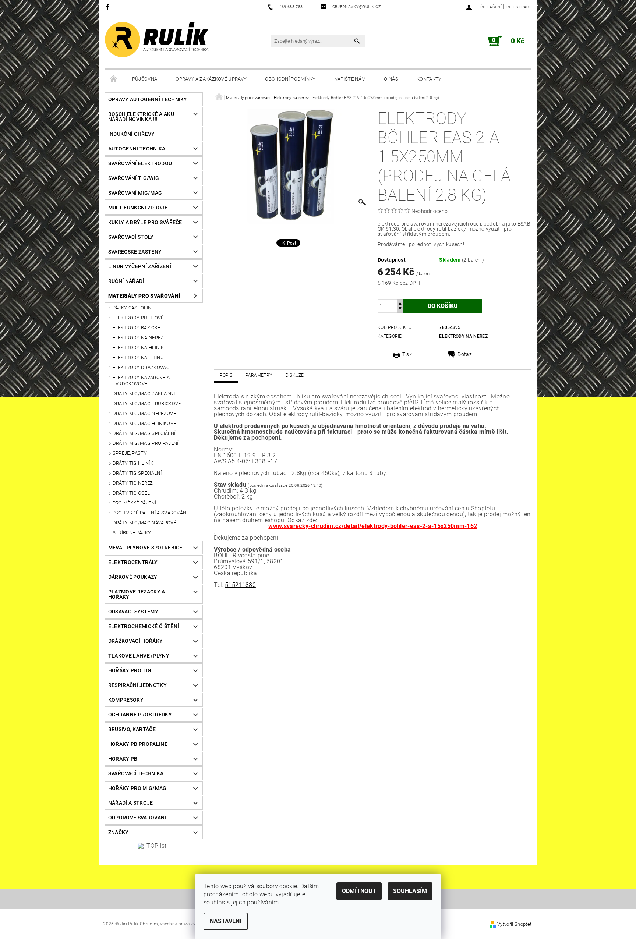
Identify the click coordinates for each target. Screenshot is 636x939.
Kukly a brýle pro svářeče (145, 222)
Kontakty (429, 79)
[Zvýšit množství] (400, 302)
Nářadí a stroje (130, 803)
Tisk (407, 354)
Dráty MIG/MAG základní (144, 393)
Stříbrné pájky (132, 532)
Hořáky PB (123, 759)
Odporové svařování (137, 818)
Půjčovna (145, 79)
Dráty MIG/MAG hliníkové (144, 423)
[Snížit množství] (400, 309)
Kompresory (126, 700)
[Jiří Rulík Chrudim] (157, 39)
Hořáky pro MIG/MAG (137, 788)
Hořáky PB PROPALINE (137, 744)
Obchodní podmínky (290, 79)
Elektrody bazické (136, 327)
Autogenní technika (137, 149)
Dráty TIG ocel (131, 493)
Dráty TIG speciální (137, 473)
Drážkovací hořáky (135, 641)
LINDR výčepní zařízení (139, 266)
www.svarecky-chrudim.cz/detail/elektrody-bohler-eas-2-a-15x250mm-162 (372, 525)
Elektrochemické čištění (143, 626)
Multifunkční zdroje (137, 207)
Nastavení (225, 921)
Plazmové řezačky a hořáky (136, 594)
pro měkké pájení (134, 503)
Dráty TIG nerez (133, 483)
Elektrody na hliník (138, 347)
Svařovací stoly (131, 237)
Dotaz (464, 354)
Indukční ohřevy (131, 134)
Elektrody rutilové (138, 317)
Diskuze (295, 375)
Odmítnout (359, 890)
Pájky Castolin (132, 308)
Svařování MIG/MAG (135, 193)
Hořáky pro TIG (129, 670)
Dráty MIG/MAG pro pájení (146, 443)
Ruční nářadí (126, 281)
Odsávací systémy (133, 611)
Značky (118, 832)
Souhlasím (410, 890)
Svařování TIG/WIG (133, 178)
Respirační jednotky (137, 685)
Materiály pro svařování (144, 296)
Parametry (258, 375)
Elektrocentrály (133, 562)
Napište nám (350, 79)
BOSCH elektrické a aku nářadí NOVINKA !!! (141, 116)
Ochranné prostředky (140, 714)
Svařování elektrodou (140, 163)
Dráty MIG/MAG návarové (144, 522)
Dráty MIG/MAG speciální (144, 433)
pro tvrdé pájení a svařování (150, 512)
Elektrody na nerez (138, 337)
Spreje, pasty (130, 453)
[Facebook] (108, 7)
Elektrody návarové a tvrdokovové (141, 380)
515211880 (240, 584)
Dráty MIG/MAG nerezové (144, 413)
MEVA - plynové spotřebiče (145, 547)
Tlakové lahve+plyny (138, 656)
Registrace (518, 7)
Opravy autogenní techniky (147, 99)
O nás (391, 79)
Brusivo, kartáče (132, 729)
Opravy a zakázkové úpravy (211, 79)
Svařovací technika (136, 773)
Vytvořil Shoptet (514, 924)
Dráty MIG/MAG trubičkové (147, 403)
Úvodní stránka (114, 79)
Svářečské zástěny (135, 252)
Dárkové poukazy (133, 577)
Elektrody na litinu (138, 357)
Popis (226, 375)
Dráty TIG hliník (133, 463)
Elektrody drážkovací (141, 367)
